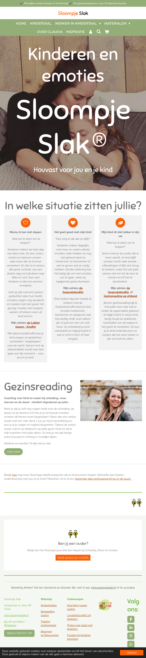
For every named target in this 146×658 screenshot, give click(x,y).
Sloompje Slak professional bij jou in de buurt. (103, 478)
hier (14, 475)
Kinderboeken (49, 605)
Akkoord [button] (131, 652)
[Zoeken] (99, 32)
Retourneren (51, 635)
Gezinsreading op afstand (120, 296)
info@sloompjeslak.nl (103, 587)
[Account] (91, 32)
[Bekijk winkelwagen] (107, 32)
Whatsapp (10, 625)
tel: (6, 621)
